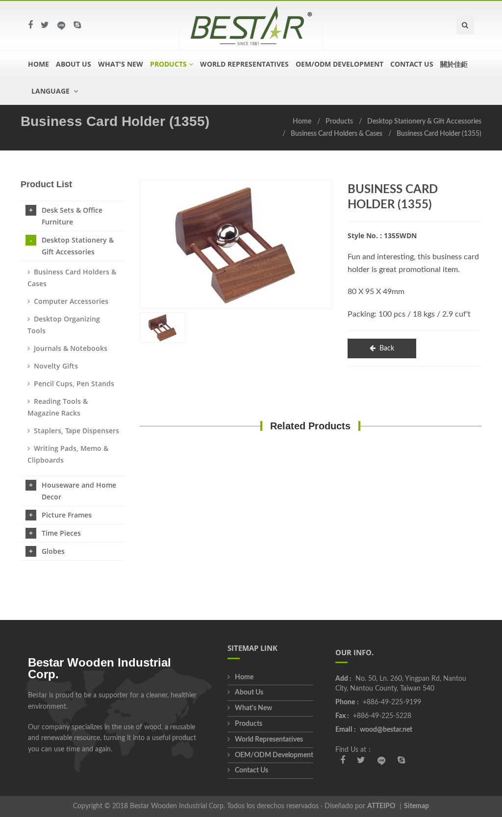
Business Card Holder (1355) (439, 133)
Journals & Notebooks (70, 348)
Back (386, 348)
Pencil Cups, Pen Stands (74, 383)
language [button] (51, 91)
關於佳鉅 (454, 64)
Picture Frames (67, 515)
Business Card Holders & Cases (336, 133)
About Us (73, 64)
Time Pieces (61, 533)
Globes (53, 551)
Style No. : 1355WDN (382, 235)
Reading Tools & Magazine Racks (57, 407)
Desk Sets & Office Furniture (72, 215)
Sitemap (416, 806)
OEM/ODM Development (339, 64)
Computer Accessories (71, 301)
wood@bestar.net (386, 729)
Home (38, 64)
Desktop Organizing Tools (63, 324)
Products (339, 121)
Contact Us (411, 64)
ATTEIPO (381, 806)
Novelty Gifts (56, 366)
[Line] (61, 25)
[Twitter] (45, 25)
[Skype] (77, 25)
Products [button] (168, 64)
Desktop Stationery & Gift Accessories (424, 121)
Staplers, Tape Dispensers (76, 430)
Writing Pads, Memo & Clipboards (67, 454)
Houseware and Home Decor (79, 490)
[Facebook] (30, 25)
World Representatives (244, 64)
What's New (120, 64)
